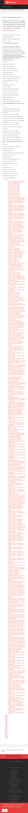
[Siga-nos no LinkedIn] (17, 756)
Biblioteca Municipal (14, 786)
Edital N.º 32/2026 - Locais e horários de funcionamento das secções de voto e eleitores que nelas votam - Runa (16, 582)
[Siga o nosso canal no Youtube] (14, 756)
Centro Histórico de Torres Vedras (14, 780)
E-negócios (14, 775)
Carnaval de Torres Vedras (14, 797)
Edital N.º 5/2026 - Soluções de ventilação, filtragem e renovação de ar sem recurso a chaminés (16, 699)
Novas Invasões (14, 801)
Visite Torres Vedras (14, 778)
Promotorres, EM (14, 771)
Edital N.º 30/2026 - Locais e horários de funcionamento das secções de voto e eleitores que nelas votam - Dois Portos (16, 590)
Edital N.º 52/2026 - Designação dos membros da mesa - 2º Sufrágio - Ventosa (15, 508)
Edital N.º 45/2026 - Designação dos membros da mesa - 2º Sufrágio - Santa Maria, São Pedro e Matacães (16, 534)
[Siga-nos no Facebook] (7, 756)
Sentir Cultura (14, 793)
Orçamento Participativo (14, 782)
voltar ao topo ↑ (21, 808)
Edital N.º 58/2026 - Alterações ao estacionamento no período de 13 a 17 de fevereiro (16, 484)
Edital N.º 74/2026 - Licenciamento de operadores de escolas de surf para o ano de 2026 (16, 424)
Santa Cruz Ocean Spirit (14, 799)
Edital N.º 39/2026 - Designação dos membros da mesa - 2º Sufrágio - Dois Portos (16, 555)
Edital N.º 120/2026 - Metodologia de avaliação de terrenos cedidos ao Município (16, 232)
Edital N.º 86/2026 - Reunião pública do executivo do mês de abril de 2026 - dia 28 (16, 374)
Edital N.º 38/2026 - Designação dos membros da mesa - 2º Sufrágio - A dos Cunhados (16, 559)
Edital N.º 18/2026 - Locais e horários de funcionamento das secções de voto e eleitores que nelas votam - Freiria (16, 647)
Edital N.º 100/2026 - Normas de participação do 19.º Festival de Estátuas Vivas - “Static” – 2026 (16, 304)
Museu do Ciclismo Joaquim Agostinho (14, 792)
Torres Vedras (6, 7)
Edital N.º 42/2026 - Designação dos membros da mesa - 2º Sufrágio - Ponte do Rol (16, 545)
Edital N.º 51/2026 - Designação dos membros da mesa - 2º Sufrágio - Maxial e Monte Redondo (16, 512)
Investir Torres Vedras (14, 773)
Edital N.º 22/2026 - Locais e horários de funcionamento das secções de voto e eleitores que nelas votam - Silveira (16, 629)
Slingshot (3, 751)
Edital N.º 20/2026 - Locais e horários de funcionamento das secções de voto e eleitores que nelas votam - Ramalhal (16, 639)
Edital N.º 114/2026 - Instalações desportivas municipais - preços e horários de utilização (15, 257)
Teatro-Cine (14, 788)
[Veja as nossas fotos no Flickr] (20, 756)
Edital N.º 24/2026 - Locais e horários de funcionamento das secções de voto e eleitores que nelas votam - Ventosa (16, 621)
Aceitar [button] (4, 810)
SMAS (14, 769)
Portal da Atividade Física (14, 795)
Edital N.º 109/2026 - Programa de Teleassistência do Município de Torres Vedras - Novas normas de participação (16, 276)
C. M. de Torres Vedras (14, 767)
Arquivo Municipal (14, 784)
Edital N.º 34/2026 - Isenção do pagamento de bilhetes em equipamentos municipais (14, 573)
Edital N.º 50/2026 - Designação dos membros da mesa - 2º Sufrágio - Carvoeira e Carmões (15, 517)
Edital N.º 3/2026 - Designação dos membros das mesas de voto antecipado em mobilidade (16, 706)
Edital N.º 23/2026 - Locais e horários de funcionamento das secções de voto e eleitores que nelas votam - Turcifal (16, 625)
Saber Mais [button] (19, 806)
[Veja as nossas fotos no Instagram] (10, 756)
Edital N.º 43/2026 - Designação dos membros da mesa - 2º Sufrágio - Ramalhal (15, 541)
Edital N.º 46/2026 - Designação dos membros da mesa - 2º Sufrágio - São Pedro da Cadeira (16, 530)
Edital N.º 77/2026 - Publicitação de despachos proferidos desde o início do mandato (16, 414)
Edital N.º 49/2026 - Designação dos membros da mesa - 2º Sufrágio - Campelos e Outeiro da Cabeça (15, 521)
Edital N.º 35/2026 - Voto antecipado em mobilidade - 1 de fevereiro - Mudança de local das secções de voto (16, 569)
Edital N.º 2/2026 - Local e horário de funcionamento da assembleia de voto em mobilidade (16, 710)
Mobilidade (14, 776)
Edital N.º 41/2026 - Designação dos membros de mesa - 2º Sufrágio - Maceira (15, 549)
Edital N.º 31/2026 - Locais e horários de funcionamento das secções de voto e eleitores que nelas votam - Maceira (16, 586)
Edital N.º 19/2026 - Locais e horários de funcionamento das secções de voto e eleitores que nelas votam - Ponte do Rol (16, 643)
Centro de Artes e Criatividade (14, 790)
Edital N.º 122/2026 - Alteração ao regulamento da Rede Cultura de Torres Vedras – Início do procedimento (16, 223)
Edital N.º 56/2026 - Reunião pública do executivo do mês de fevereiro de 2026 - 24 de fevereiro (16, 491)
